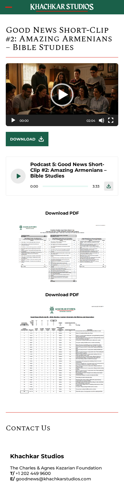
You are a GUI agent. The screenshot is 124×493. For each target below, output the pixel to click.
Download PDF (62, 213)
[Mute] (101, 120)
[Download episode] (108, 186)
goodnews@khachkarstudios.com (53, 479)
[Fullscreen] (111, 120)
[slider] (57, 120)
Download (22, 139)
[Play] (13, 120)
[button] (62, 94)
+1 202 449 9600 (33, 473)
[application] (62, 94)
